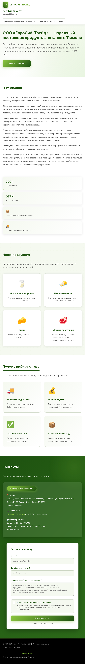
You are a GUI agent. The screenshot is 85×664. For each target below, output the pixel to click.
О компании (8, 21)
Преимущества (32, 21)
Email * (14, 556)
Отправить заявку (42, 618)
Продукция (19, 21)
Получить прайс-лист (17, 63)
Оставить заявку (57, 21)
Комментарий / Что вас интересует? (26, 580)
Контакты (44, 21)
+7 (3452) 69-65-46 (12, 11)
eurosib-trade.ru (28, 653)
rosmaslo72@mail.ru (10, 14)
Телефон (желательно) (20, 568)
